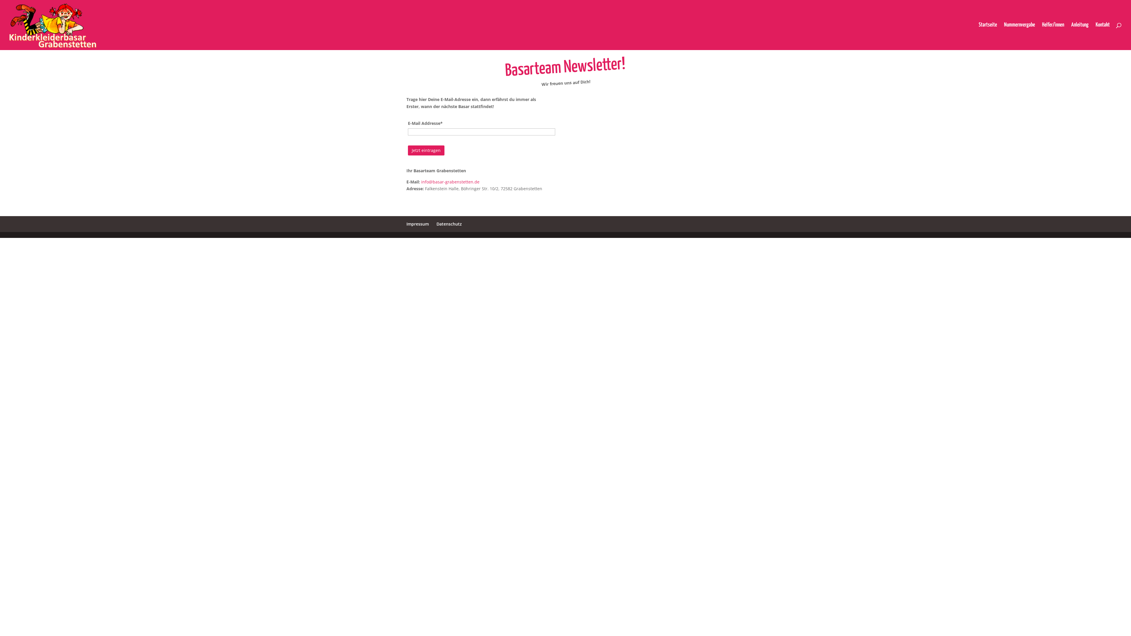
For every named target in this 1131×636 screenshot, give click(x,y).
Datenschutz (449, 224)
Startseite (988, 25)
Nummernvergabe (1019, 25)
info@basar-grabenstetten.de (450, 182)
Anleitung (1080, 25)
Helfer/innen (1053, 25)
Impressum (417, 224)
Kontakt (1103, 25)
